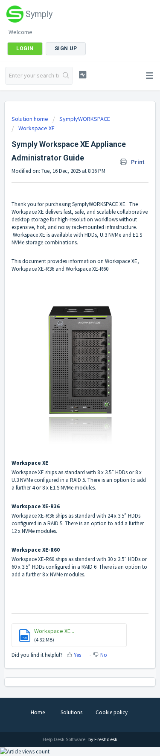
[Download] (64, 378)
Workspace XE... (54, 631)
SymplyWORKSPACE (84, 119)
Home (38, 712)
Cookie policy (112, 712)
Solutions (71, 712)
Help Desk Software (65, 739)
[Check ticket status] (82, 74)
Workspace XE (36, 128)
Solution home (30, 119)
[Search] (66, 75)
